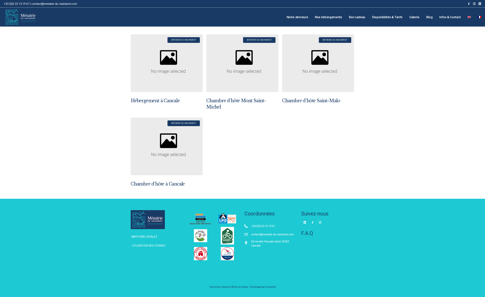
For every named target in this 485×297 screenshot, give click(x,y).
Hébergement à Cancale (155, 100)
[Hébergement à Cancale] (167, 63)
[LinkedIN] (480, 3)
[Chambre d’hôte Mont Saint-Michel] (242, 63)
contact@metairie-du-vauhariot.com (54, 4)
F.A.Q (307, 233)
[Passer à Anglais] (469, 17)
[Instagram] (474, 3)
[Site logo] (16, 17)
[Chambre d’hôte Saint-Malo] (318, 63)
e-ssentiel (270, 287)
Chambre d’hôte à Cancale (158, 184)
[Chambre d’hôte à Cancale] (167, 146)
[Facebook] (469, 3)
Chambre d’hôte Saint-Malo (311, 100)
